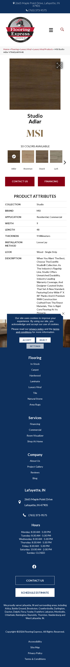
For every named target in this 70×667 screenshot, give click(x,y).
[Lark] (56, 156)
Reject (43, 340)
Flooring (15, 49)
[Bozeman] (28, 156)
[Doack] (42, 156)
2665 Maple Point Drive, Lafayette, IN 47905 (37, 4)
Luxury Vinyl (25, 49)
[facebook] (34, 567)
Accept (27, 340)
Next (64, 157)
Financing (51, 181)
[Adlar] (14, 156)
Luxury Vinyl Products (43, 49)
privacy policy (36, 328)
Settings (35, 346)
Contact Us (20, 181)
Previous (5, 157)
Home (6, 49)
